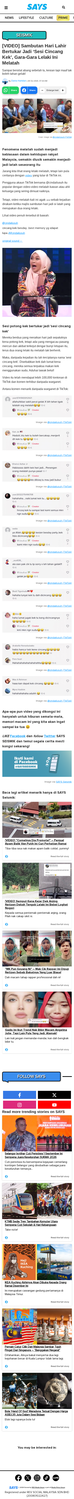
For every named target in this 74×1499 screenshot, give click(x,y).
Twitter (50, 736)
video (28, 175)
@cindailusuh (10, 223)
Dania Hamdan (18, 81)
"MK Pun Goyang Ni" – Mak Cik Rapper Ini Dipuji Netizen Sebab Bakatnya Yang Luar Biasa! (37, 970)
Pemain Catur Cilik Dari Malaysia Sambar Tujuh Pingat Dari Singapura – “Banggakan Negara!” (33, 1348)
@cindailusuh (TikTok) (62, 137)
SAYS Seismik (64, 782)
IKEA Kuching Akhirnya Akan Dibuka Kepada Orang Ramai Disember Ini (35, 1284)
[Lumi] (55, 1477)
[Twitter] (27, 1477)
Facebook (18, 736)
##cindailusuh (16, 233)
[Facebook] (18, 1477)
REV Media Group (38, 1487)
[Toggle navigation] (6, 7)
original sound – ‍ (12, 240)
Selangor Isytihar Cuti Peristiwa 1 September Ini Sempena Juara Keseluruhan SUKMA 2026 (34, 1155)
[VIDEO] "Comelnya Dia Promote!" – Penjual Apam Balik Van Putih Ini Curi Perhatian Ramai (35, 842)
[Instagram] (37, 1477)
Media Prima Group (58, 1487)
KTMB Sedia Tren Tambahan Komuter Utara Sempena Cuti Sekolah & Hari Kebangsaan (31, 1223)
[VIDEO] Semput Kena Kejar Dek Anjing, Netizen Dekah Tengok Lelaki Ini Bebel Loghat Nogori (36, 905)
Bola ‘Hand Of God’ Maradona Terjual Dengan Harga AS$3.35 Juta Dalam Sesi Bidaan (36, 1413)
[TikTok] (46, 1477)
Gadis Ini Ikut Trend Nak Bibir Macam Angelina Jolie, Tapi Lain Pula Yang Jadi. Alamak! (36, 1031)
